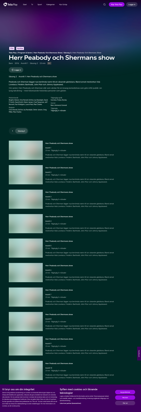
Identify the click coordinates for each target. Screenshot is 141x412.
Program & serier (25, 53)
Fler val (125, 403)
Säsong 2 (67, 53)
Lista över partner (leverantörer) (70, 403)
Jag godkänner (125, 392)
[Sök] (104, 4)
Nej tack (125, 397)
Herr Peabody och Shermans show (48, 53)
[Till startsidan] (11, 4)
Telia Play (13, 53)
